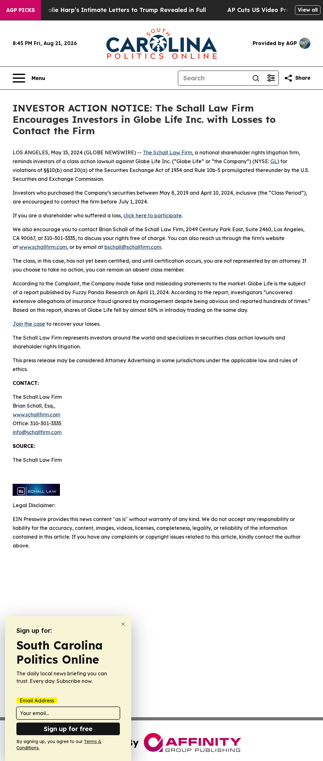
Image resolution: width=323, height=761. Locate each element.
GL (273, 161)
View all (308, 10)
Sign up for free (68, 729)
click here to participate (152, 215)
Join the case (29, 324)
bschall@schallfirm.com (132, 247)
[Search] (255, 78)
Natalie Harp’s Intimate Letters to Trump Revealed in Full (121, 10)
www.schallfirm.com (36, 414)
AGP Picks (20, 10)
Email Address (37, 700)
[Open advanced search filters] (271, 78)
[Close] (123, 624)
